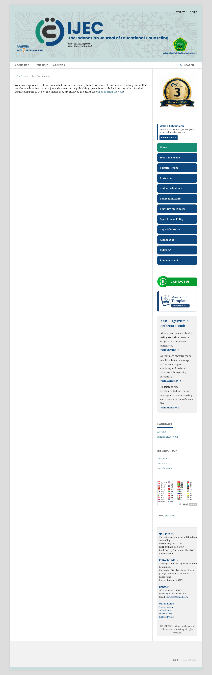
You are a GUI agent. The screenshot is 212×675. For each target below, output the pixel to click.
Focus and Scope (170, 157)
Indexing (165, 249)
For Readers (163, 458)
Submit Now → (168, 137)
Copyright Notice (170, 229)
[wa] (177, 286)
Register (181, 11)
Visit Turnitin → (169, 349)
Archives (59, 65)
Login (193, 11)
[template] (177, 311)
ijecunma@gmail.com (177, 596)
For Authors (163, 463)
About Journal (166, 606)
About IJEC (22, 65)
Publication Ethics (171, 198)
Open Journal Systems (110, 91)
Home (18, 76)
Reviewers (166, 178)
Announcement (169, 260)
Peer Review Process (173, 208)
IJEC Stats (169, 515)
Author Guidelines (171, 188)
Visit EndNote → (170, 407)
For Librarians (164, 468)
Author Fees (167, 239)
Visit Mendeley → (170, 380)
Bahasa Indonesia (167, 436)
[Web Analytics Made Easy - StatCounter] (160, 515)
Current (42, 65)
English (161, 431)
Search (189, 65)
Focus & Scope (166, 613)
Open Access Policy (172, 219)
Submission (165, 610)
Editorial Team (169, 167)
